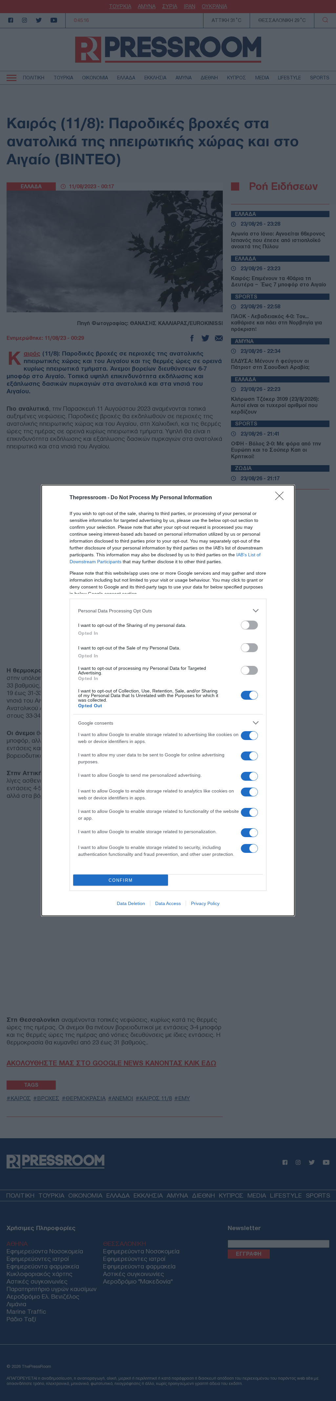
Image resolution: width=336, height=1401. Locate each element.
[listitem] (168, 610)
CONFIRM (121, 880)
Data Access (168, 903)
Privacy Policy (205, 903)
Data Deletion (131, 903)
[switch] (249, 625)
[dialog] (168, 700)
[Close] (281, 498)
